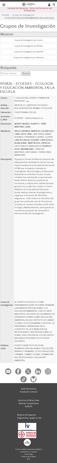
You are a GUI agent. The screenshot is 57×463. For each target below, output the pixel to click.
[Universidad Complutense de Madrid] (28, 4)
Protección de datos (28, 456)
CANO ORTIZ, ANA (23, 134)
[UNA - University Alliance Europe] (27, 442)
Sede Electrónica (28, 389)
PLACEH (28, 406)
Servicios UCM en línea (28, 400)
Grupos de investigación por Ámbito (28, 46)
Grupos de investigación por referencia (28, 58)
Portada (5, 15)
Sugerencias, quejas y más (29, 418)
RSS (28, 459)
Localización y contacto (28, 452)
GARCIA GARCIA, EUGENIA (26, 140)
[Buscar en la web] (54, 4)
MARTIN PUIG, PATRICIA (39, 143)
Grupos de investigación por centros (28, 40)
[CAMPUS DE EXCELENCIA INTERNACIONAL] (27, 434)
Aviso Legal (28, 454)
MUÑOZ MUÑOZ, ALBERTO (27, 124)
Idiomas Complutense (29, 403)
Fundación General (28, 392)
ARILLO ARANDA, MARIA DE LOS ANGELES (34, 131)
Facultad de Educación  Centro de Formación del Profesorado (30, 9)
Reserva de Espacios (26, 415)
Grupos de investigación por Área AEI (28, 52)
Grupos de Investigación (23, 15)
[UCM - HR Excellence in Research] (27, 426)
